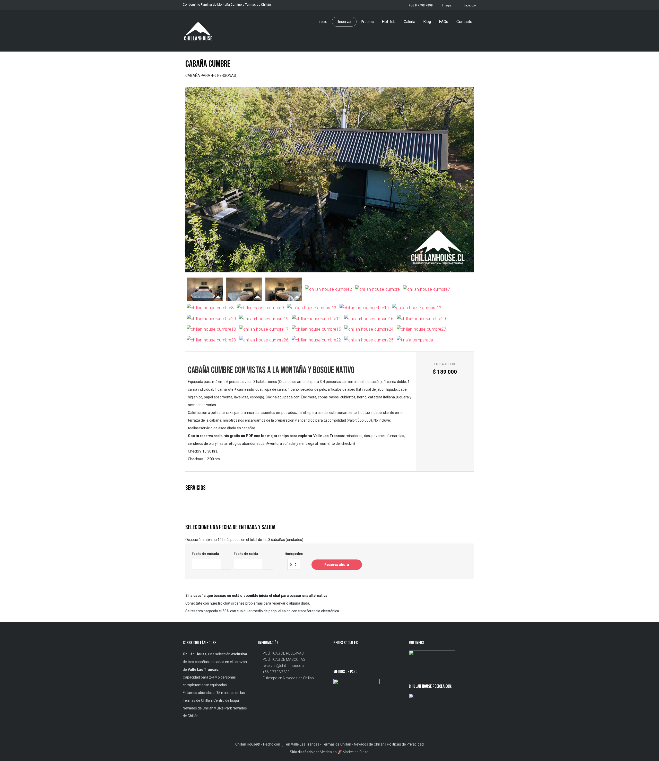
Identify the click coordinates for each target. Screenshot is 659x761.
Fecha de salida (246, 554)
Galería (409, 21)
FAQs (443, 21)
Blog (427, 21)
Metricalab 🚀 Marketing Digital (344, 752)
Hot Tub (388, 21)
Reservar (344, 21)
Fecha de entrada (205, 554)
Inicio (322, 21)
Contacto (464, 21)
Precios (367, 21)
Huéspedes (294, 554)
